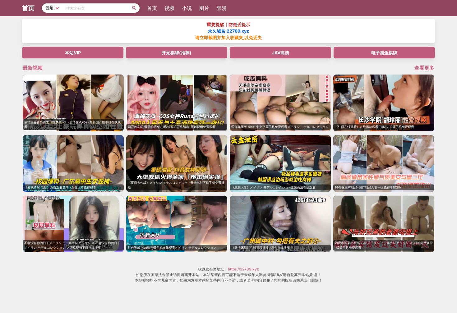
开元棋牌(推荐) (177, 52)
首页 (152, 8)
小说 (187, 8)
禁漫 (222, 8)
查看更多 (424, 68)
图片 (204, 8)
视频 (169, 8)
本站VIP (73, 52)
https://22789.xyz (243, 269)
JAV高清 (280, 52)
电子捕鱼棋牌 (384, 52)
